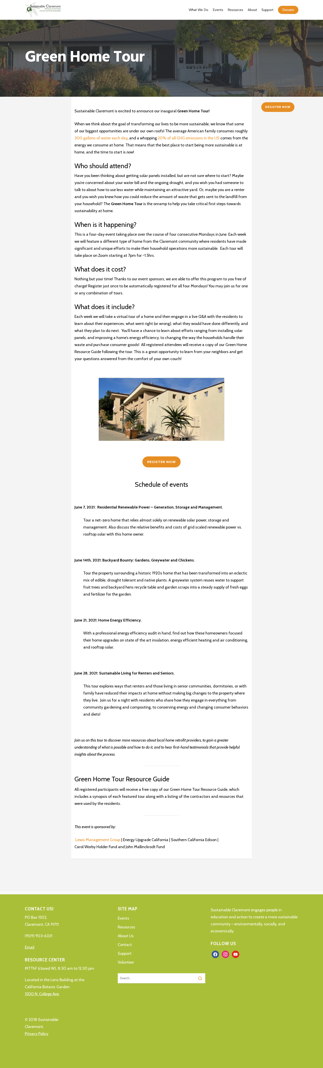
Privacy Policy (36, 1033)
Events (123, 918)
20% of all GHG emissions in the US (189, 138)
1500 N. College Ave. (42, 993)
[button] (161, 461)
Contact (125, 944)
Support (125, 953)
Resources (126, 927)
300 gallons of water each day (100, 138)
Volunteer (126, 962)
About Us (126, 935)
